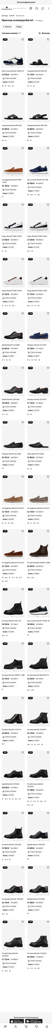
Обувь (19, 27)
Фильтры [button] (45, 33)
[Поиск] (37, 8)
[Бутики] (31, 8)
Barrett (8, 27)
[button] (43, 8)
